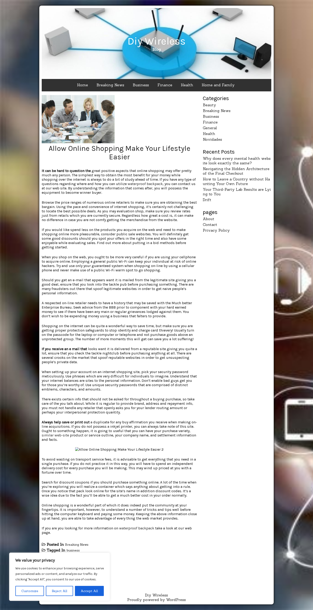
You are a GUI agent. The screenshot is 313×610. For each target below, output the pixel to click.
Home (82, 85)
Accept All (89, 591)
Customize (29, 591)
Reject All (59, 591)
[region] (59, 577)
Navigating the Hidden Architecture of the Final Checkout (236, 171)
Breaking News (110, 85)
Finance (164, 85)
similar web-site (55, 435)
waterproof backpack (145, 184)
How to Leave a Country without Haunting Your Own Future (236, 181)
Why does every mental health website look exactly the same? (237, 160)
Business (141, 85)
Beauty (209, 105)
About (208, 218)
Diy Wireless (156, 41)
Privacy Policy (216, 230)
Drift (207, 199)
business (73, 550)
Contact (210, 224)
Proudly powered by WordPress (156, 599)
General (210, 128)
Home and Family (218, 85)
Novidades (212, 139)
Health (187, 85)
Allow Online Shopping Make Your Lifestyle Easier (119, 152)
